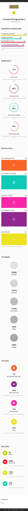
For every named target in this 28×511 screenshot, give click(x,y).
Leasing (9, 509)
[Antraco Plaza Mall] (14, 7)
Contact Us (22, 509)
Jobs (5, 509)
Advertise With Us (15, 509)
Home (9, 21)
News (2, 503)
